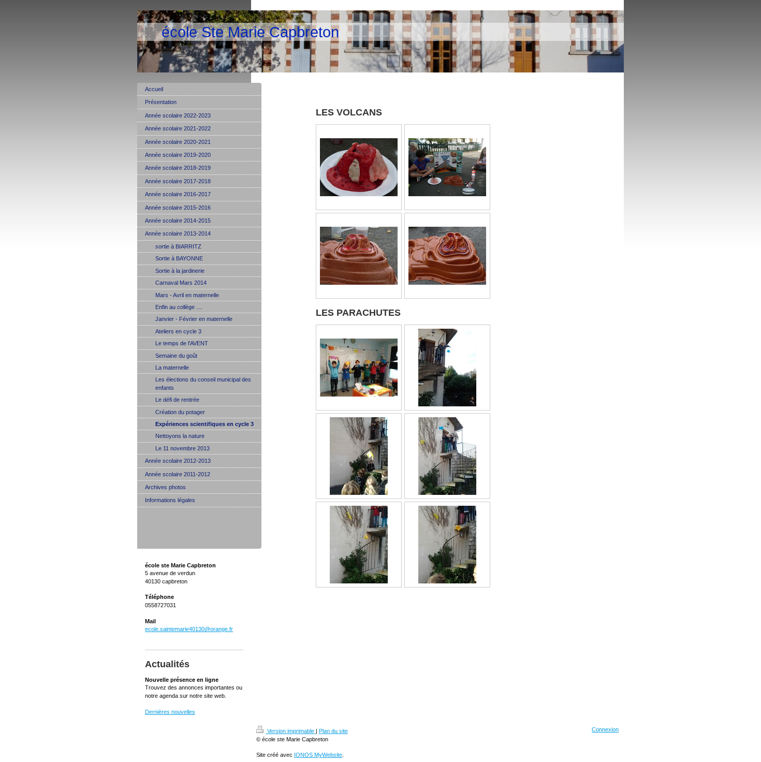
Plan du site (333, 731)
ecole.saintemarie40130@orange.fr (189, 629)
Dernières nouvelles (170, 712)
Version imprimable (291, 731)
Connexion (605, 729)
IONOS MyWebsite (318, 755)
